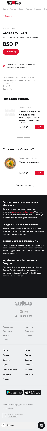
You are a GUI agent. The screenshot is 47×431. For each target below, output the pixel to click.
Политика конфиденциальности (18, 405)
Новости (29, 327)
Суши (5, 350)
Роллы (6, 355)
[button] (20, 137)
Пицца (28, 355)
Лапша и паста (10, 369)
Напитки (29, 374)
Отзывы (28, 335)
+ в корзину (10, 52)
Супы (5, 365)
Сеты (27, 350)
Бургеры (7, 374)
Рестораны (8, 327)
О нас (5, 339)
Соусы (6, 379)
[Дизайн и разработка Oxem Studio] (13, 415)
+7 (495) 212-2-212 (23, 316)
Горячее (29, 365)
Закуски (29, 360)
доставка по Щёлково (22, 212)
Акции (6, 335)
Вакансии (29, 331)
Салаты (8, 16)
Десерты (29, 369)
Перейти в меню (23, 185)
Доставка (7, 331)
